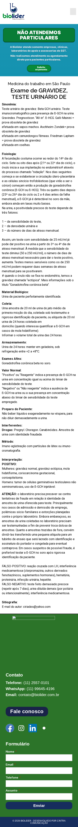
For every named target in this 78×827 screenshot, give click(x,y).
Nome (10, 751)
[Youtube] (44, 728)
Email (10, 764)
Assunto (12, 790)
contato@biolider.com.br (38, 695)
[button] (73, 11)
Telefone (12, 777)
